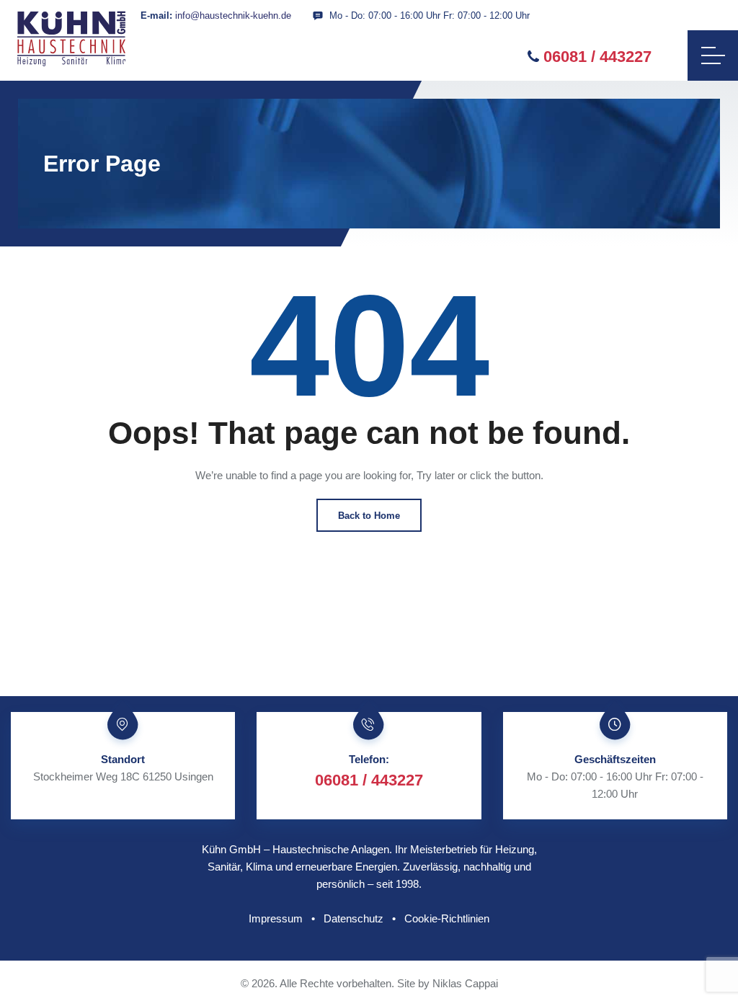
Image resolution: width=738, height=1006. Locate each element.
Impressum (276, 918)
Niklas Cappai (465, 983)
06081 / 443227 (597, 57)
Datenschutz (353, 918)
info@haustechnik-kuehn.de (233, 15)
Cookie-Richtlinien (446, 918)
